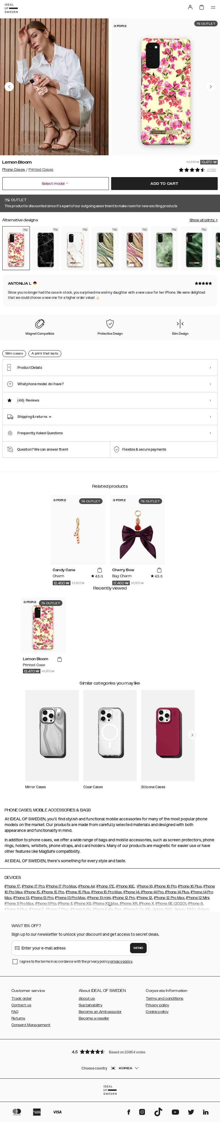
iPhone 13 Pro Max (70, 898)
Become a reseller (94, 1018)
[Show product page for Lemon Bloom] (16, 248)
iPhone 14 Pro (151, 892)
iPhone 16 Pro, (165, 886)
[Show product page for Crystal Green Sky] (164, 248)
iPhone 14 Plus (176, 892)
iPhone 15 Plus (78, 892)
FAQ (14, 1012)
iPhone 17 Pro (33, 886)
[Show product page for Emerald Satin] (194, 248)
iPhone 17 (12, 886)
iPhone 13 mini (99, 898)
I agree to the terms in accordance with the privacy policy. (76, 961)
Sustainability (90, 1005)
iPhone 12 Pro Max (169, 898)
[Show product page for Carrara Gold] (75, 248)
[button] (110, 1051)
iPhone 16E (125, 886)
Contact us (21, 1005)
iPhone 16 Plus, (190, 886)
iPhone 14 (131, 892)
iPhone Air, (86, 886)
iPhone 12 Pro (124, 898)
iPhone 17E (106, 886)
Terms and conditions (164, 999)
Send (138, 948)
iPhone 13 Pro (42, 898)
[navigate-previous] (192, 734)
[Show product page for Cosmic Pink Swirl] (135, 248)
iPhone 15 (32, 892)
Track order (21, 999)
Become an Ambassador (100, 1012)
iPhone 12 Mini (197, 898)
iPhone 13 (21, 898)
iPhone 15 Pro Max (106, 892)
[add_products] (100, 570)
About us (87, 999)
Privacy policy (157, 1005)
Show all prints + (204, 220)
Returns (18, 1018)
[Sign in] (190, 7)
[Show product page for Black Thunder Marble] (46, 248)
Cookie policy (157, 1012)
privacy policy (121, 961)
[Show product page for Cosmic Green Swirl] (105, 248)
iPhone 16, (145, 886)
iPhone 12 (144, 898)
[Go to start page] (11, 8)
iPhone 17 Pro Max (61, 886)
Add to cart (164, 184)
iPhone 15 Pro (52, 892)
